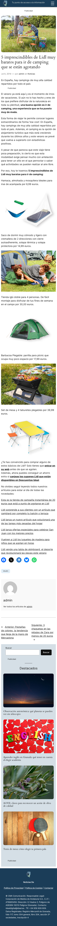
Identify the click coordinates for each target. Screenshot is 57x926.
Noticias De (28, 882)
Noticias (31, 74)
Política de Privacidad (14, 888)
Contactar (48, 888)
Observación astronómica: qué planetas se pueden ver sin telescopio (28, 712)
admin (21, 74)
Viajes (5, 571)
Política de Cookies (33, 888)
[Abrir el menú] (52, 3)
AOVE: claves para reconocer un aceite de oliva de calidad (27, 804)
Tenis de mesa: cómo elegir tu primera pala (24, 849)
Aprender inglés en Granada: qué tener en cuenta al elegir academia (27, 758)
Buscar (9, 648)
